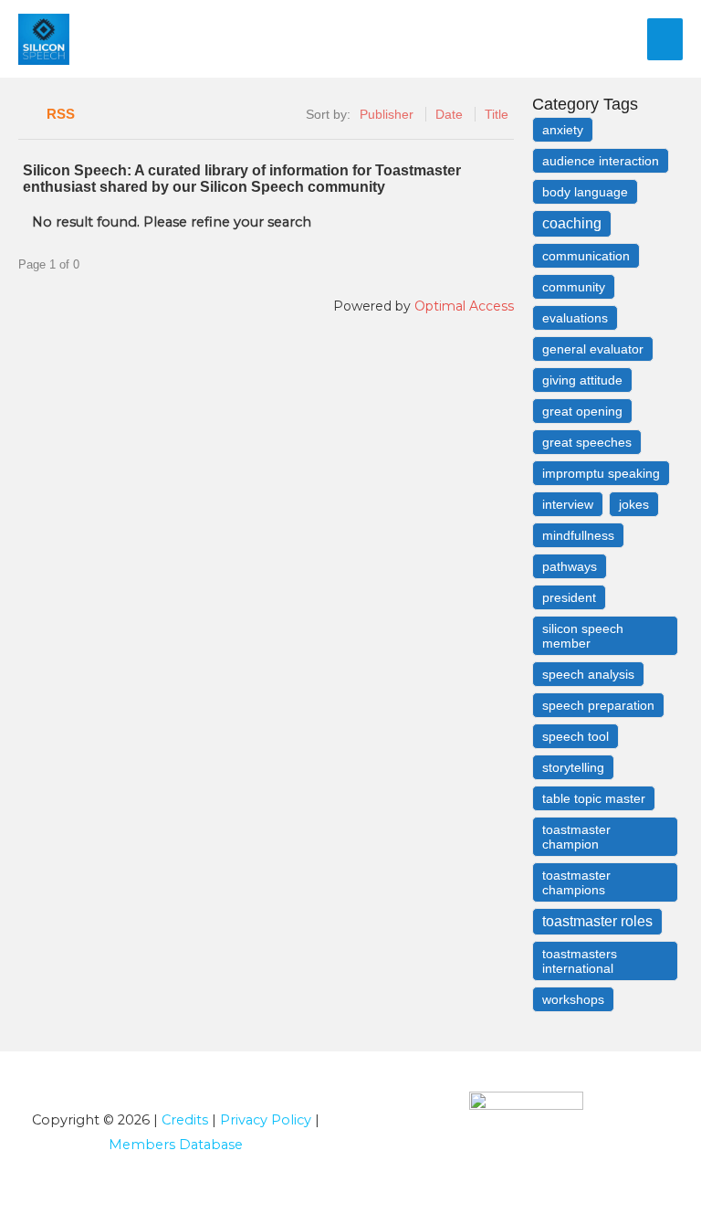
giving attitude (582, 380)
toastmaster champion (576, 836)
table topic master (593, 798)
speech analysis (588, 674)
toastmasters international (579, 961)
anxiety (562, 129)
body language (585, 192)
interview (567, 504)
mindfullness (578, 535)
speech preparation (598, 705)
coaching (572, 223)
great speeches (587, 442)
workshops (573, 999)
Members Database (176, 1144)
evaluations (575, 318)
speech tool (575, 736)
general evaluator (592, 349)
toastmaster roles (597, 921)
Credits (185, 1120)
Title (496, 114)
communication (586, 255)
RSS (61, 114)
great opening (582, 411)
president (569, 597)
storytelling (573, 767)
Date (449, 114)
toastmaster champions (576, 882)
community (573, 287)
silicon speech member (582, 635)
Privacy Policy (265, 1120)
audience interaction (600, 160)
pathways (569, 566)
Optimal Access (464, 306)
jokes (634, 504)
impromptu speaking (601, 473)
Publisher (386, 114)
